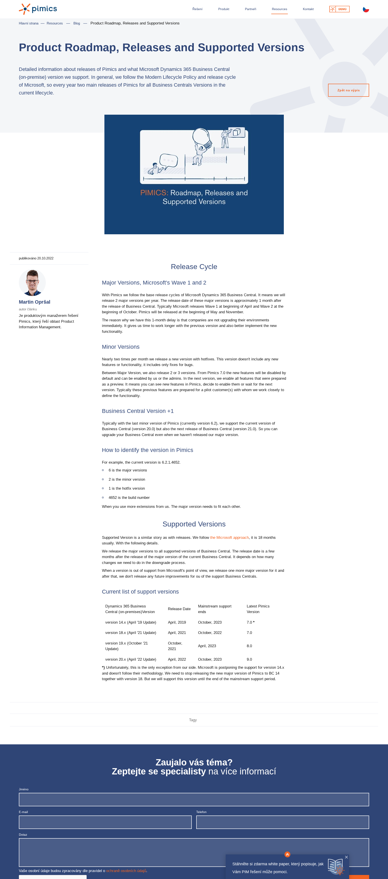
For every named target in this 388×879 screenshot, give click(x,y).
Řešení (181, 11)
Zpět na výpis (345, 94)
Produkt (209, 11)
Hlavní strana (28, 27)
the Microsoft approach (229, 542)
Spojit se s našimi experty (336, 10)
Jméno (24, 793)
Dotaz (23, 839)
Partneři (238, 11)
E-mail (23, 816)
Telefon (201, 816)
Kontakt (300, 11)
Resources (269, 11)
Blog (76, 27)
